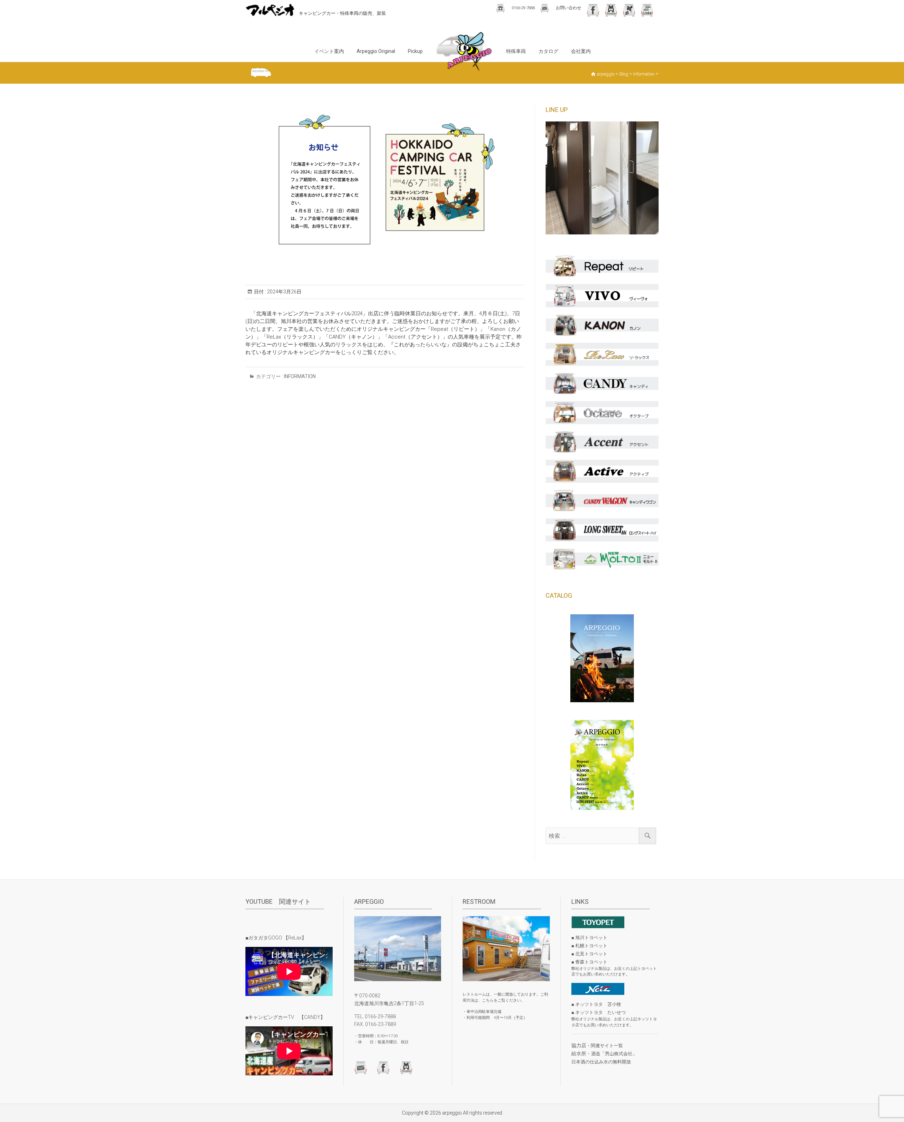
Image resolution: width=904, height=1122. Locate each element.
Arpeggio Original (376, 51)
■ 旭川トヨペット (589, 937)
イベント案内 (329, 51)
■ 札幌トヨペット (589, 945)
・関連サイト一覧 (604, 1045)
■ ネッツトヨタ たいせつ (598, 1012)
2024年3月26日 (284, 291)
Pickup (415, 51)
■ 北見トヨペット (589, 953)
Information (300, 376)
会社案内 (581, 51)
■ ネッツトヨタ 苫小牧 (596, 1004)
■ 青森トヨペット (589, 962)
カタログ (548, 51)
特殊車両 (516, 51)
